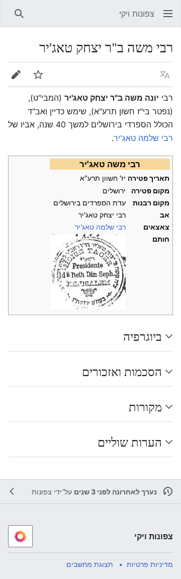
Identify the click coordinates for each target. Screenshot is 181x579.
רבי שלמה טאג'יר (143, 138)
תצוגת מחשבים (89, 564)
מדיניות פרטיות (150, 564)
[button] (168, 14)
